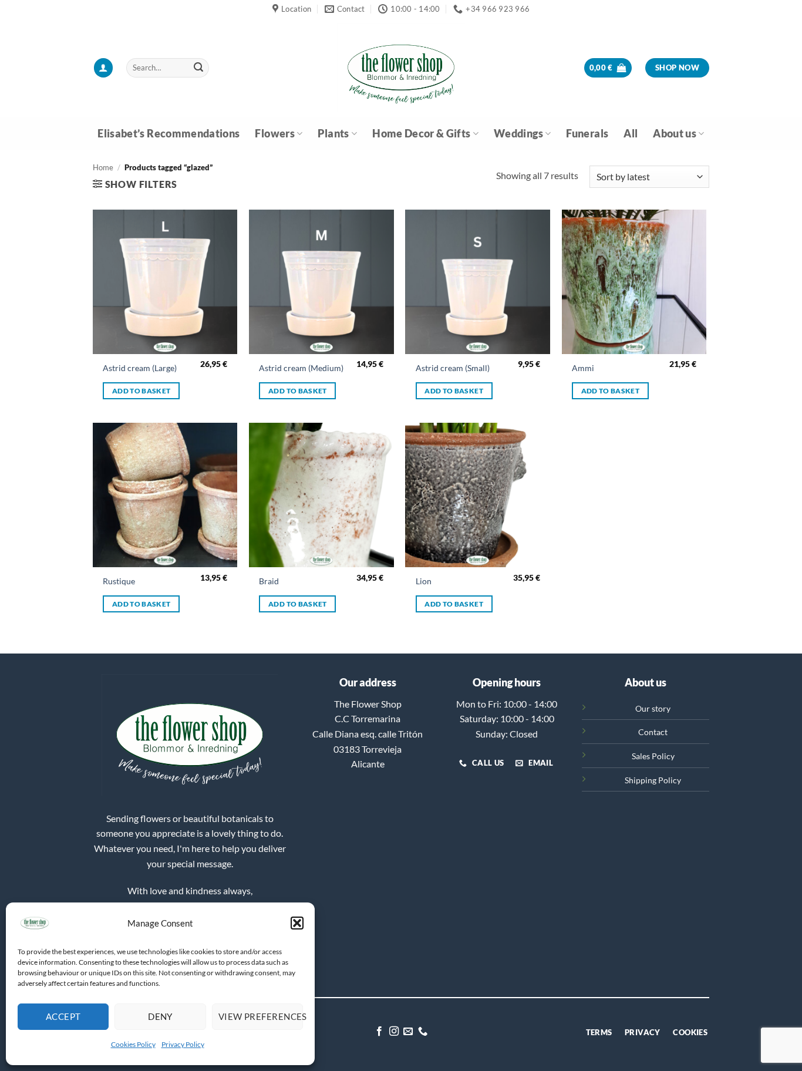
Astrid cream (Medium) (301, 368)
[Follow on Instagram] (394, 1031)
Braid (269, 581)
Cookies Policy (133, 1044)
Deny (160, 1016)
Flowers (274, 133)
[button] (297, 923)
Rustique (119, 581)
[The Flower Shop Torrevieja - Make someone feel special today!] (401, 67)
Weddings (518, 133)
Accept (63, 1016)
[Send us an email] (408, 1031)
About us (674, 133)
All (631, 133)
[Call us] (422, 1031)
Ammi (583, 368)
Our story (652, 708)
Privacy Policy (182, 1044)
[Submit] (198, 68)
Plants (333, 133)
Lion (424, 581)
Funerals (587, 133)
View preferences (260, 1016)
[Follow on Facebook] (379, 1031)
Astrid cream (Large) (140, 368)
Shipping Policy (653, 780)
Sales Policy (653, 756)
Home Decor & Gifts (421, 133)
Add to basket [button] (141, 391)
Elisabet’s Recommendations (168, 133)
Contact (653, 732)
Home (103, 167)
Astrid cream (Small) (453, 368)
